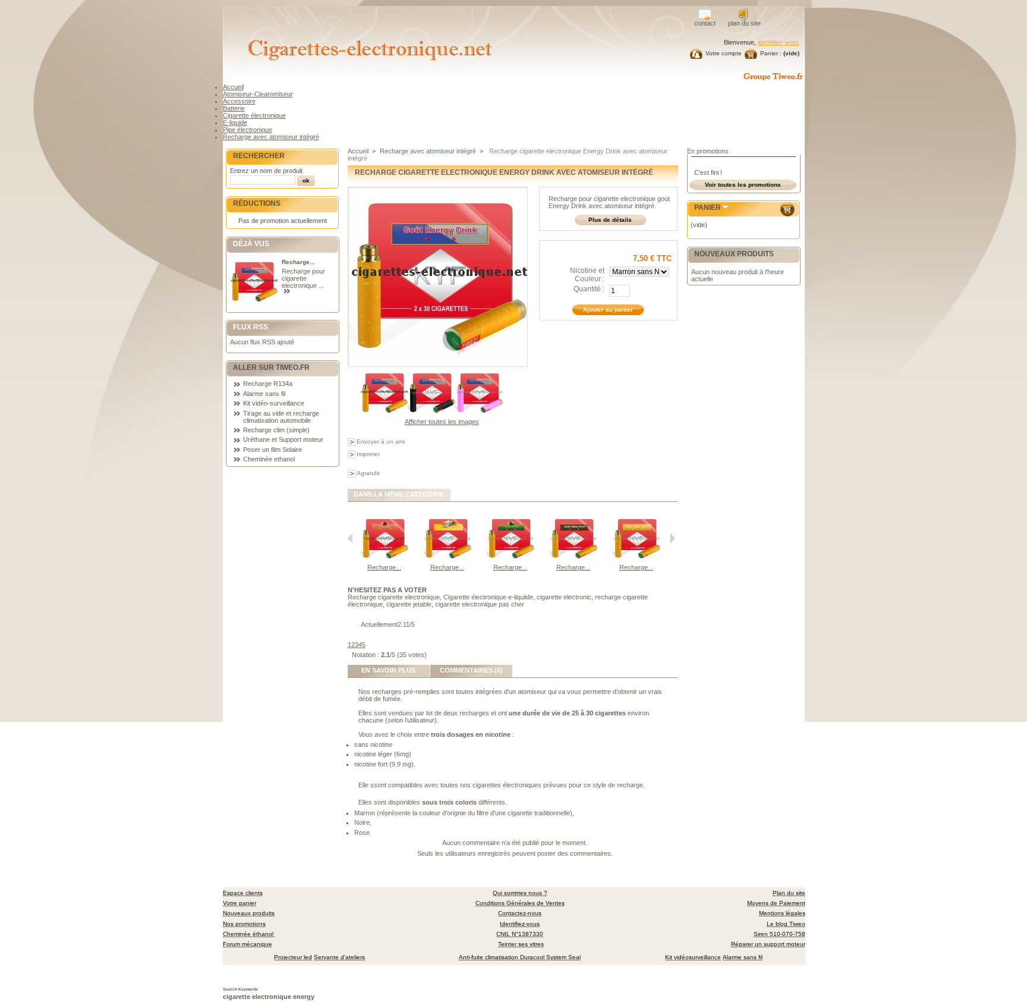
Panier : (771, 53)
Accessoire (239, 101)
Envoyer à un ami (381, 441)
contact (705, 23)
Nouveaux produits (734, 254)
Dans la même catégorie (399, 494)
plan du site (744, 23)
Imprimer (368, 454)
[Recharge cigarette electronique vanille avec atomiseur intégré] (447, 560)
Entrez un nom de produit (266, 170)
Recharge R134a (267, 383)
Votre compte (723, 53)
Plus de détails (610, 219)
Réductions (257, 203)
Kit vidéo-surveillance (273, 403)
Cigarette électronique (254, 115)
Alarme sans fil (264, 393)
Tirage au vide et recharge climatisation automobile (281, 417)
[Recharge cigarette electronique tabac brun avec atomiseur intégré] (573, 560)
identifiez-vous (778, 42)
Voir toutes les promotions (743, 184)
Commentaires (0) (471, 670)
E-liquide (235, 122)
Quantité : (589, 289)
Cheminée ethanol (269, 459)
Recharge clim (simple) (276, 430)
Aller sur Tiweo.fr (271, 367)
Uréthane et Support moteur (283, 439)
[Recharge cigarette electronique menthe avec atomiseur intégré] (510, 560)
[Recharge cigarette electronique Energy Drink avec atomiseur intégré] (384, 414)
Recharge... (298, 262)
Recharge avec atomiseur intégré (271, 136)
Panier (707, 207)
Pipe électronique (247, 129)
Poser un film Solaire (272, 449)
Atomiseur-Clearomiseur (258, 94)
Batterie (234, 108)
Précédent (350, 538)
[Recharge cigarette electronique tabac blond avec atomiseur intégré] (636, 560)
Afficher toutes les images (442, 421)
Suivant (672, 538)
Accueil (233, 86)
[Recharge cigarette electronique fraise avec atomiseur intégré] (384, 560)
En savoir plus (388, 670)
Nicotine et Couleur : (587, 274)
